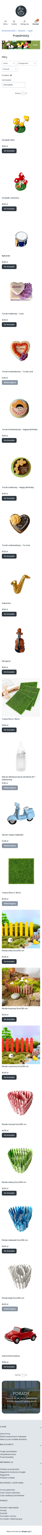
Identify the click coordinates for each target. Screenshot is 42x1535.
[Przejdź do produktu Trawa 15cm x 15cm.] (21, 697)
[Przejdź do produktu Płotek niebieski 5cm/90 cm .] (21, 1218)
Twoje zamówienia (8, 1451)
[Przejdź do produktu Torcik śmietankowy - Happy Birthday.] (21, 408)
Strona (17, 93)
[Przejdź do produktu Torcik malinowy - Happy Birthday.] (21, 466)
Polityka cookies (7, 1477)
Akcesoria (21, 31)
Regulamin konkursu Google (12, 1472)
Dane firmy (5, 1433)
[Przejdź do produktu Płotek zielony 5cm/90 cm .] (21, 1160)
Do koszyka (9, 150)
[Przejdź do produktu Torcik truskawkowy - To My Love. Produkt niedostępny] (21, 350)
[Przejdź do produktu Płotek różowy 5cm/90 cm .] (21, 1102)
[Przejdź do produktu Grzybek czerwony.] (21, 176)
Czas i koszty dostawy (10, 1492)
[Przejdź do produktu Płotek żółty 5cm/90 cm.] (21, 929)
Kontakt (3, 1513)
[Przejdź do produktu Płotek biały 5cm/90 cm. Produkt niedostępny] (21, 1276)
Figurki (30, 31)
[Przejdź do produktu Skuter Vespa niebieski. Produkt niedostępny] (21, 813)
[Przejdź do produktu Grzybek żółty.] (21, 118)
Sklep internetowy (18, 1531)
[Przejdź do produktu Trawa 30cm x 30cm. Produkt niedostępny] (21, 871)
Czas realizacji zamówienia (12, 1495)
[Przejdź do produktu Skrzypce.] (21, 639)
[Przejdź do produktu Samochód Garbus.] (21, 1334)
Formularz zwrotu (8, 1516)
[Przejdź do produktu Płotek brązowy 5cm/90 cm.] (21, 987)
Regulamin (5, 1475)
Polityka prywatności (9, 1469)
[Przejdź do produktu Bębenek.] (21, 234)
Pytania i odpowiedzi (9, 1507)
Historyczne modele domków (13, 1439)
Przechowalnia (6, 1457)
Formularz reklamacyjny (11, 1519)
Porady (3, 1510)
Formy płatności (7, 1490)
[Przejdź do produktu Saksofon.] (21, 581)
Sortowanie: (6, 80)
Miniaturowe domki (8, 31)
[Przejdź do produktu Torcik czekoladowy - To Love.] (21, 523)
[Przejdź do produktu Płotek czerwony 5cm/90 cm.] (21, 1045)
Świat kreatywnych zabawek (13, 1436)
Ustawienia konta (8, 1454)
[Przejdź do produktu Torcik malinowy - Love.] (21, 292)
